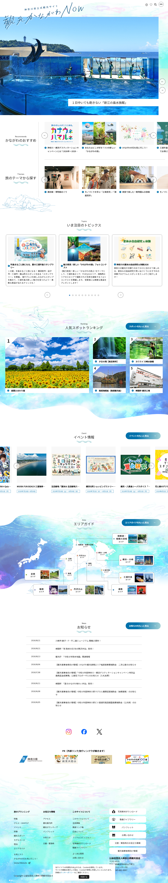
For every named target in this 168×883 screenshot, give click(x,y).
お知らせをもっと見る (139, 625)
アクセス (46, 818)
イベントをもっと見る (139, 435)
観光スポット (19, 835)
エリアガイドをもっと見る (137, 522)
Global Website (20, 863)
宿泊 (16, 844)
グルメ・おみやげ (21, 823)
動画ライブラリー (80, 847)
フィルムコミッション (82, 837)
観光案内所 (47, 823)
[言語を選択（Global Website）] (146, 4)
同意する (84, 877)
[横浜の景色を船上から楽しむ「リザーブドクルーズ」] (79, 114)
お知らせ (47, 837)
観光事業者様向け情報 (127, 850)
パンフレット (48, 831)
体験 (16, 831)
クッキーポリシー (67, 872)
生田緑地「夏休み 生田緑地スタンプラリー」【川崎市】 (75, 486)
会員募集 (76, 823)
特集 (16, 818)
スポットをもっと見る (139, 326)
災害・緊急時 (48, 843)
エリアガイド (19, 848)
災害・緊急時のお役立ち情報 (127, 842)
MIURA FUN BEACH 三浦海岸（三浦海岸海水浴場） (40, 486)
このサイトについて (81, 818)
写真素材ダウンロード (82, 843)
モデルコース (19, 840)
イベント (17, 827)
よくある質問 (78, 853)
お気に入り (18, 854)
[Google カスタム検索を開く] (155, 4)
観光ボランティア (50, 827)
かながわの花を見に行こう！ (26, 858)
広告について (78, 831)
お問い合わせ (78, 857)
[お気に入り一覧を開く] (151, 4)
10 (98, 295)
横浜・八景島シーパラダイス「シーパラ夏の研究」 (143, 486)
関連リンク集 (78, 827)
